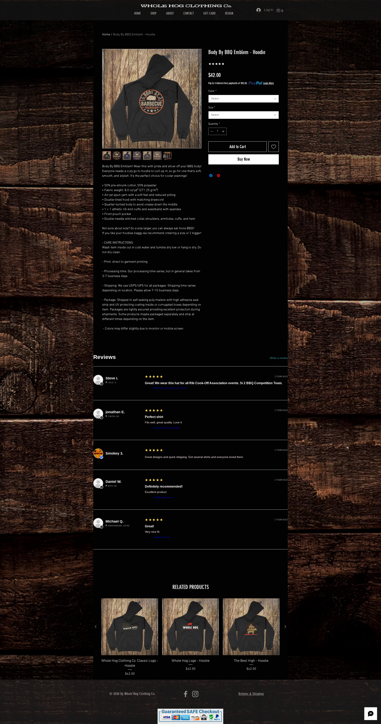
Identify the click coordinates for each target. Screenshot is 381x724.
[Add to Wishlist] (273, 146)
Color (212, 91)
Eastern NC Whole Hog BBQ (166, 428)
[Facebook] (185, 694)
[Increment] (223, 131)
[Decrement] (211, 131)
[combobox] (243, 99)
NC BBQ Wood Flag (162, 497)
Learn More (268, 83)
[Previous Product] (95, 626)
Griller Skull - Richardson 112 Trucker (170, 388)
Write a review (279, 358)
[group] (190, 637)
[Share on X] (226, 175)
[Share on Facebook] (211, 175)
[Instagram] (195, 694)
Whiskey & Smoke (161, 537)
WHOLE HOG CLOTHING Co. (186, 6)
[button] (280, 10)
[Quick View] (129, 626)
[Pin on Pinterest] (218, 175)
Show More (190, 561)
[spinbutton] (217, 131)
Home (106, 35)
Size (211, 107)
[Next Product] (285, 626)
